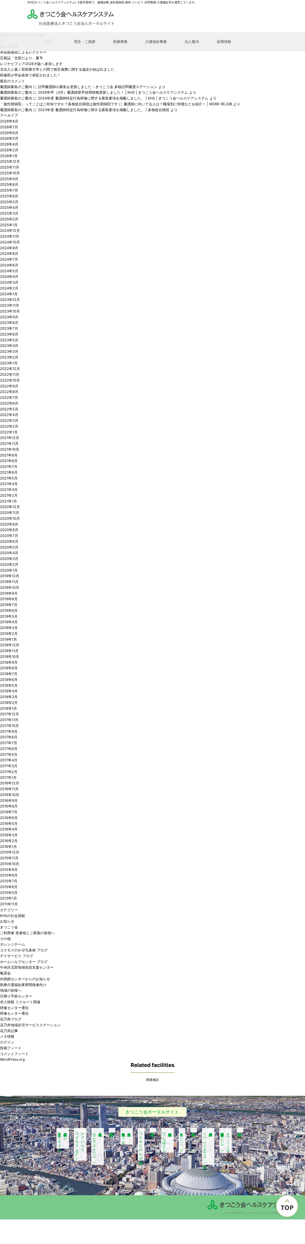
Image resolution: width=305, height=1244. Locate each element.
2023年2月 (9, 357)
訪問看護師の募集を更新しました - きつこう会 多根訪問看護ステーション (97, 86)
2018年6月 (9, 679)
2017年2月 (8, 771)
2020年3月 (9, 558)
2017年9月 (8, 731)
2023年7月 (9, 328)
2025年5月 (9, 202)
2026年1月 (9, 156)
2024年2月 (9, 288)
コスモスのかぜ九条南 (141, 1144)
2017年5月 (8, 754)
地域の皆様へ (10, 990)
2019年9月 (9, 593)
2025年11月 (9, 167)
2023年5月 (9, 340)
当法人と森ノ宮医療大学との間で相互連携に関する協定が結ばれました (57, 69)
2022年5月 (9, 409)
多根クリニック (182, 1140)
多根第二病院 (153, 1130)
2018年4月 (9, 691)
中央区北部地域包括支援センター (27, 967)
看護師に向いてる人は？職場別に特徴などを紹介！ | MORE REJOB (178, 104)
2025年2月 (9, 219)
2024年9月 (9, 248)
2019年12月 (9, 576)
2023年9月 (9, 317)
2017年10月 (9, 725)
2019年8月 (9, 599)
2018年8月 (9, 668)
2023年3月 (9, 351)
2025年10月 (10, 173)
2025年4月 (9, 207)
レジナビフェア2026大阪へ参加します (31, 63)
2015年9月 (9, 869)
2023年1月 (9, 363)
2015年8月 (9, 875)
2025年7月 (9, 190)
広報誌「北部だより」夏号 (21, 58)
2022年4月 (9, 414)
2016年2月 (9, 840)
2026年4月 (9, 144)
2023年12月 (10, 299)
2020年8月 (9, 530)
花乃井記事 (9, 1031)
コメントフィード (14, 1054)
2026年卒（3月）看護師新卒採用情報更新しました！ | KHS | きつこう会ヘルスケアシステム (113, 92)
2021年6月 (9, 472)
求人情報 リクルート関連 (20, 1002)
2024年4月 (9, 276)
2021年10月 (9, 449)
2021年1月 (8, 501)
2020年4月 (9, 553)
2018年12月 (9, 645)
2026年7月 (9, 127)
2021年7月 (8, 466)
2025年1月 (9, 225)
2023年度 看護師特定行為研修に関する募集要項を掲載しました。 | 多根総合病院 (103, 110)
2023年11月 (9, 305)
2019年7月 (8, 604)
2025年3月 (9, 213)
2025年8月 (9, 184)
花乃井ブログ (10, 1019)
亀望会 (5, 973)
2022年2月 (9, 426)
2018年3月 (9, 697)
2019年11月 (9, 581)
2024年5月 (9, 271)
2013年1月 (8, 898)
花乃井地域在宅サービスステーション (30, 1025)
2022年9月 (9, 386)
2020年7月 (9, 535)
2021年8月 (9, 460)
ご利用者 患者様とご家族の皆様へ (27, 933)
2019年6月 (9, 610)
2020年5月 (9, 547)
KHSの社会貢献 (12, 915)
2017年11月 (9, 720)
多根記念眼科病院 (240, 1130)
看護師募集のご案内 (16, 86)
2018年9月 (9, 662)
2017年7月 (8, 743)
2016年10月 (9, 794)
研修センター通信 (14, 1007)
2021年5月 (9, 478)
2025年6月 (9, 196)
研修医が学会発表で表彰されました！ (30, 75)
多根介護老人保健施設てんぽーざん (164, 1140)
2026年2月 (9, 150)
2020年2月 (9, 564)
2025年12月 (10, 161)
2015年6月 (9, 887)
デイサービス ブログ (16, 956)
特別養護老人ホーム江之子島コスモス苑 (62, 1138)
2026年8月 (9, 121)
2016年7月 (8, 812)
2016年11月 (9, 789)
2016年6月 (9, 817)
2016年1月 (8, 846)
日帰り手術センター (16, 996)
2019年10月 (9, 587)
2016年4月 (9, 829)
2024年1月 (9, 294)
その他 (5, 938)
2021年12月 (9, 437)
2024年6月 (9, 265)
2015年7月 (8, 881)
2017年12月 (9, 714)
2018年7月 (8, 674)
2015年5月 (9, 892)
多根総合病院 (193, 1130)
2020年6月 (9, 541)
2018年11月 (9, 650)
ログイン (7, 1042)
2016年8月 (9, 806)
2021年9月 (9, 455)
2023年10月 (10, 311)
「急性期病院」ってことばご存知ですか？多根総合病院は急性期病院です (59, 104)
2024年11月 (9, 236)
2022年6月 (9, 403)
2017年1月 (8, 777)
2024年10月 (10, 242)
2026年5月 (9, 138)
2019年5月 (9, 616)
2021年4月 (9, 484)
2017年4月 (8, 760)
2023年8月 (9, 322)
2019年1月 (8, 639)
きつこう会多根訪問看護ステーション (225, 1140)
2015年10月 (9, 864)
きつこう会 (9, 927)
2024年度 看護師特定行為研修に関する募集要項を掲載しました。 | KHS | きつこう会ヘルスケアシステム (123, 98)
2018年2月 (9, 702)
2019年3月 (9, 627)
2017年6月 (8, 748)
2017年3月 (8, 766)
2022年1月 (9, 432)
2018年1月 (8, 708)
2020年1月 (9, 570)
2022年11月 (9, 374)
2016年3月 (9, 835)
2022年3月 (9, 420)
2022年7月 (9, 397)
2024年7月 (9, 259)
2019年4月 (9, 622)
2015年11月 (9, 858)
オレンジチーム (12, 944)
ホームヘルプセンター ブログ (24, 961)
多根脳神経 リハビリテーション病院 (208, 1146)
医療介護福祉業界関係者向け (23, 984)
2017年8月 (8, 737)
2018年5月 (9, 685)
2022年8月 (9, 391)
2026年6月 (9, 133)
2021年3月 (9, 489)
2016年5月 (9, 823)
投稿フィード (10, 1048)
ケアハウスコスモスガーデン (80, 1144)
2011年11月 (9, 904)
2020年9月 (9, 524)
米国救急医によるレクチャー (23, 52)
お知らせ (7, 921)
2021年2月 (9, 495)
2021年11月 (9, 443)
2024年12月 (10, 230)
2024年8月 (9, 253)
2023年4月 (9, 345)
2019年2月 (9, 633)
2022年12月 (10, 368)
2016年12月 (9, 783)
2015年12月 (9, 852)
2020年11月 (9, 512)
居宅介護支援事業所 (112, 1130)
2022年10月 (10, 380)
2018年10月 (9, 656)
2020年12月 (10, 507)
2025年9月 (9, 179)
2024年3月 (9, 282)
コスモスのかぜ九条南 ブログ (24, 950)
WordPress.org (12, 1059)
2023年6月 (9, 334)
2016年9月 (9, 800)
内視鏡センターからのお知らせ (25, 979)
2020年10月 (10, 518)
